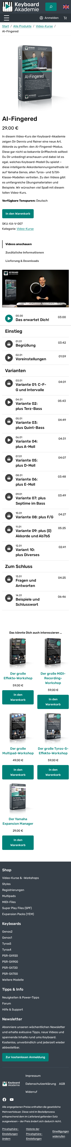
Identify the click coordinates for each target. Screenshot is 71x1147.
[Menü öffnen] (6, 18)
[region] (35, 288)
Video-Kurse (44, 26)
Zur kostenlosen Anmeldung (25, 1057)
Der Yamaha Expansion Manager (18, 821)
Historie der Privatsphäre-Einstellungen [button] (34, 1133)
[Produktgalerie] (35, 77)
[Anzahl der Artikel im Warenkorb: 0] (65, 18)
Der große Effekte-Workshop (18, 676)
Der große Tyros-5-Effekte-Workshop (53, 751)
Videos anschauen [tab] (18, 244)
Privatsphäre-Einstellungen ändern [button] (10, 1133)
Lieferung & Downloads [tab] (22, 261)
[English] (66, 6)
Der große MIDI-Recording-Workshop (53, 678)
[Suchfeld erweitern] (51, 7)
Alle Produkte (22, 26)
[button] (35, 318)
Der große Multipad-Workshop (18, 751)
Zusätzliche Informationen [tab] (24, 252)
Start (5, 26)
